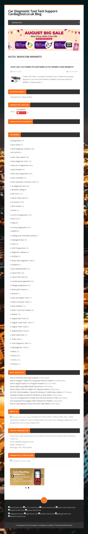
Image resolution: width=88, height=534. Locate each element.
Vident (13, 351)
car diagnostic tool (18, 186)
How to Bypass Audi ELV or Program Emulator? (27, 383)
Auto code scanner (18, 157)
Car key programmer (19, 227)
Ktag (13, 223)
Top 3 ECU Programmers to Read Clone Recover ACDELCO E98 (33, 398)
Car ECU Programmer (19, 215)
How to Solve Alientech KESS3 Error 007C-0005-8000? (30, 404)
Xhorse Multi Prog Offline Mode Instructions (26, 386)
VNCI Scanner (16, 206)
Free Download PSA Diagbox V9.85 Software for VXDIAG (31, 401)
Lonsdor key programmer (20, 281)
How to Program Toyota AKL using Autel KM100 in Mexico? (32, 381)
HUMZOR (15, 265)
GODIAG (14, 256)
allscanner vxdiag (17, 190)
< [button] (13, 476)
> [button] (41, 476)
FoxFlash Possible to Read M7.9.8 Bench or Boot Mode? (31, 395)
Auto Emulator (16, 169)
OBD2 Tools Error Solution (21, 310)
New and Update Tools (20, 298)
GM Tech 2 (15, 194)
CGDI (13, 244)
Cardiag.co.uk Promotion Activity (23, 236)
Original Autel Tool (18, 318)
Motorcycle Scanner (18, 289)
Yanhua (14, 364)
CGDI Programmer (18, 248)
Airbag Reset (16, 140)
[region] (44, 40)
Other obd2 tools (17, 335)
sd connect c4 (16, 202)
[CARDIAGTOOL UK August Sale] (44, 40)
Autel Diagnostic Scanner (20, 149)
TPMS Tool (15, 339)
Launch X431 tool (17, 277)
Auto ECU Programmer (20, 165)
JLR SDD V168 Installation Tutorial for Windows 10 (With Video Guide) (35, 392)
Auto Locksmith (17, 178)
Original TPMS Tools (19, 327)
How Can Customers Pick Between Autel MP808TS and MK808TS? (42, 67)
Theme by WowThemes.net (63, 525)
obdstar (14, 314)
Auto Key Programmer (19, 174)
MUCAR (14, 293)
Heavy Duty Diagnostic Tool (21, 260)
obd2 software (16, 306)
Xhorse (14, 356)
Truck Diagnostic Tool (19, 343)
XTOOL (14, 360)
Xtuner (13, 210)
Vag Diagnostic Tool (18, 347)
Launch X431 (16, 273)
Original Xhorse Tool (19, 331)
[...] (42, 82)
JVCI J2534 (15, 152)
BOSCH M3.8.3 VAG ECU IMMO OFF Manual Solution (29, 389)
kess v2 (14, 219)
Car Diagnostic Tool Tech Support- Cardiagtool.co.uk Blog (33, 12)
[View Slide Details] (27, 476)
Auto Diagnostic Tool (19, 161)
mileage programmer (19, 285)
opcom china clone (18, 198)
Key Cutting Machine (19, 269)
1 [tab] (25, 487)
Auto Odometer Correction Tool (23, 182)
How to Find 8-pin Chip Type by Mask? (24, 378)
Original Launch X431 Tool (21, 322)
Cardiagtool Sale (17, 240)
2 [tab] (28, 487)
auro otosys (15, 145)
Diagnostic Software (19, 252)
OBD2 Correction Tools (20, 302)
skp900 (14, 231)
